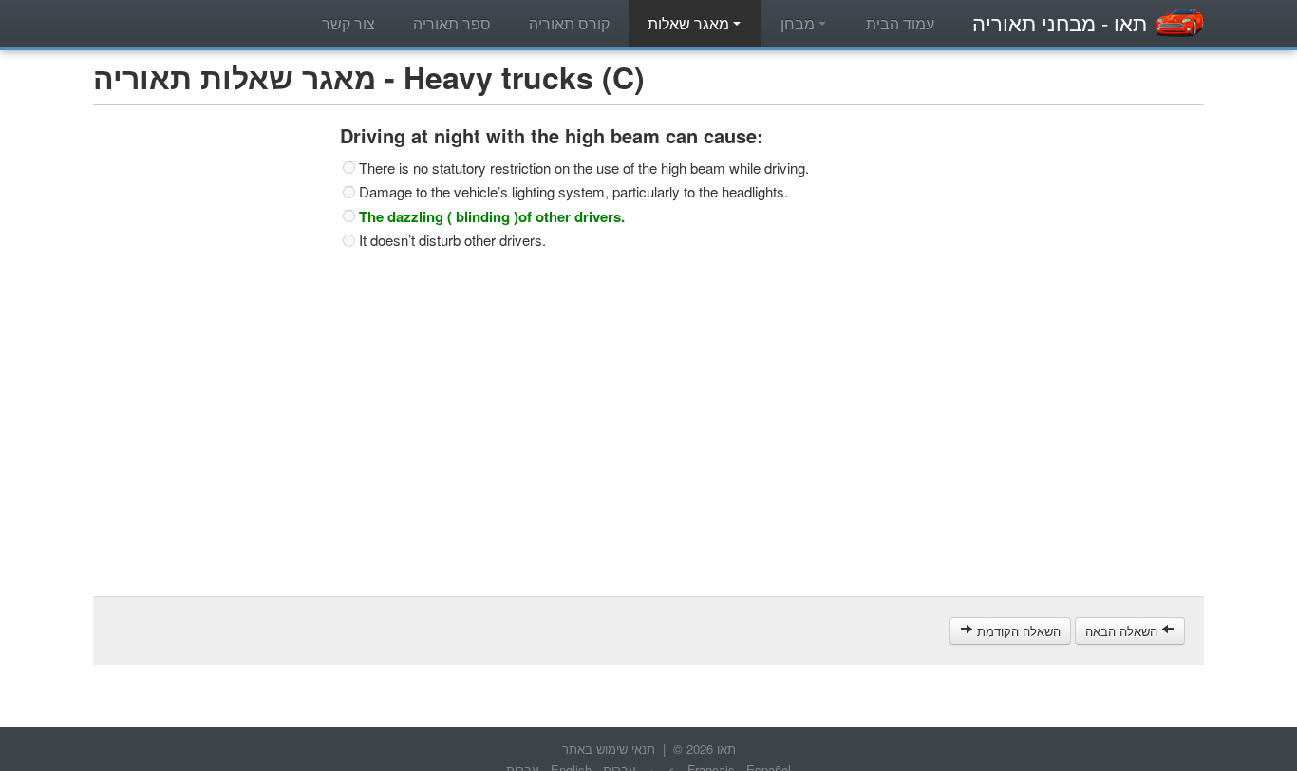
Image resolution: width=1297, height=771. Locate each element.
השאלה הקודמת (1017, 631)
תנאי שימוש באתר (608, 749)
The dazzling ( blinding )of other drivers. (492, 216)
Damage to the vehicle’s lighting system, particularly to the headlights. (573, 191)
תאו (1059, 22)
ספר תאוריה (452, 23)
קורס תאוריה (569, 23)
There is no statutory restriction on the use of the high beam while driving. (584, 168)
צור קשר (348, 23)
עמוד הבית (900, 23)
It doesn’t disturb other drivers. (452, 240)
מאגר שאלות (690, 23)
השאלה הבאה (1123, 631)
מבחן (799, 23)
